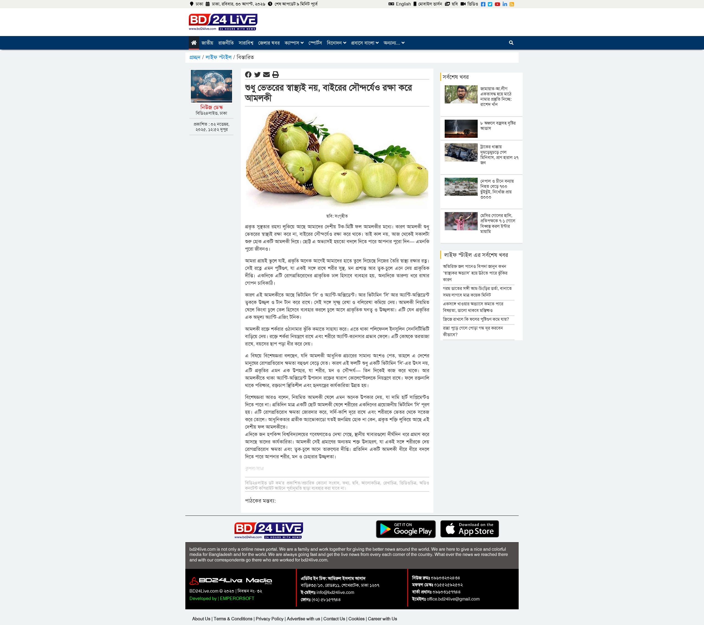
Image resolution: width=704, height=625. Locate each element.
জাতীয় (207, 43)
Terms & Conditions (234, 619)
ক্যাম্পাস (293, 43)
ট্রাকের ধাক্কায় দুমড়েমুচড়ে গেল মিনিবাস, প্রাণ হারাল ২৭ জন (499, 155)
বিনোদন (335, 43)
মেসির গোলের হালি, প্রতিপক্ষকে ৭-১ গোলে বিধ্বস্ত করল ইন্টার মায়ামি (497, 223)
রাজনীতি (226, 43)
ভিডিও (472, 4)
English (403, 4)
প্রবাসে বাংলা (363, 43)
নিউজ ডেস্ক (211, 107)
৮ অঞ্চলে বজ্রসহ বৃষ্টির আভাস (498, 125)
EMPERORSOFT (237, 598)
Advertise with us (304, 619)
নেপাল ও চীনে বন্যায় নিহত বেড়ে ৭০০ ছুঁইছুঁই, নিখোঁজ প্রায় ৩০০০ (497, 189)
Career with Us (382, 619)
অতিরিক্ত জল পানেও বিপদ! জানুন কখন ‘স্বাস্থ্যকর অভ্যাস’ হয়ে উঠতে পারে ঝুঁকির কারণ (475, 273)
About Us (201, 619)
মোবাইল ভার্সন (429, 4)
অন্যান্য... (393, 43)
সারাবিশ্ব (246, 43)
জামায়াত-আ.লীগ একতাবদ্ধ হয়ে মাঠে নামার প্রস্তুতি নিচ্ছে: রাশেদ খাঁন (496, 97)
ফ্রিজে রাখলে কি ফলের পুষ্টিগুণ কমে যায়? (476, 319)
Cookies (356, 619)
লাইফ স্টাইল (219, 57)
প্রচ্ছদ (195, 57)
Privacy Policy (270, 619)
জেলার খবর (269, 43)
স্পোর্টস (315, 43)
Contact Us (334, 619)
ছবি (454, 4)
